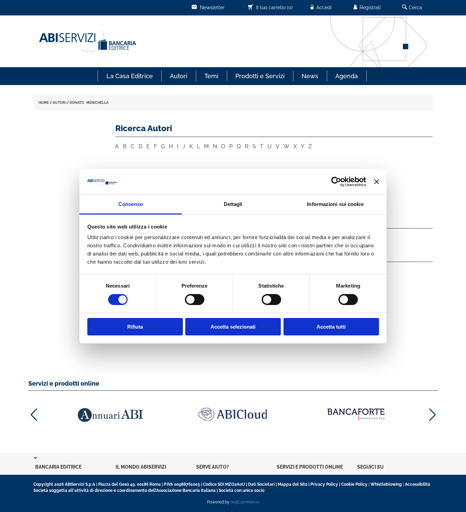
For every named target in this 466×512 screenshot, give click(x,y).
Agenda (346, 76)
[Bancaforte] (355, 414)
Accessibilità (417, 484)
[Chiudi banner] (376, 181)
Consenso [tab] (130, 204)
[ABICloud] (233, 414)
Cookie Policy (354, 484)
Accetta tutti (331, 327)
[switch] (194, 299)
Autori (178, 76)
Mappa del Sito (292, 484)
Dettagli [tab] (233, 204)
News (310, 76)
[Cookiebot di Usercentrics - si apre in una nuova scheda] (336, 182)
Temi (211, 76)
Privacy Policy (324, 484)
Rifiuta (135, 327)
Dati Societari (261, 484)
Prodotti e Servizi (260, 76)
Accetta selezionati (233, 327)
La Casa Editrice (129, 76)
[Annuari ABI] (110, 415)
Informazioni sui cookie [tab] (335, 204)
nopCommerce (245, 502)
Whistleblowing (386, 484)
